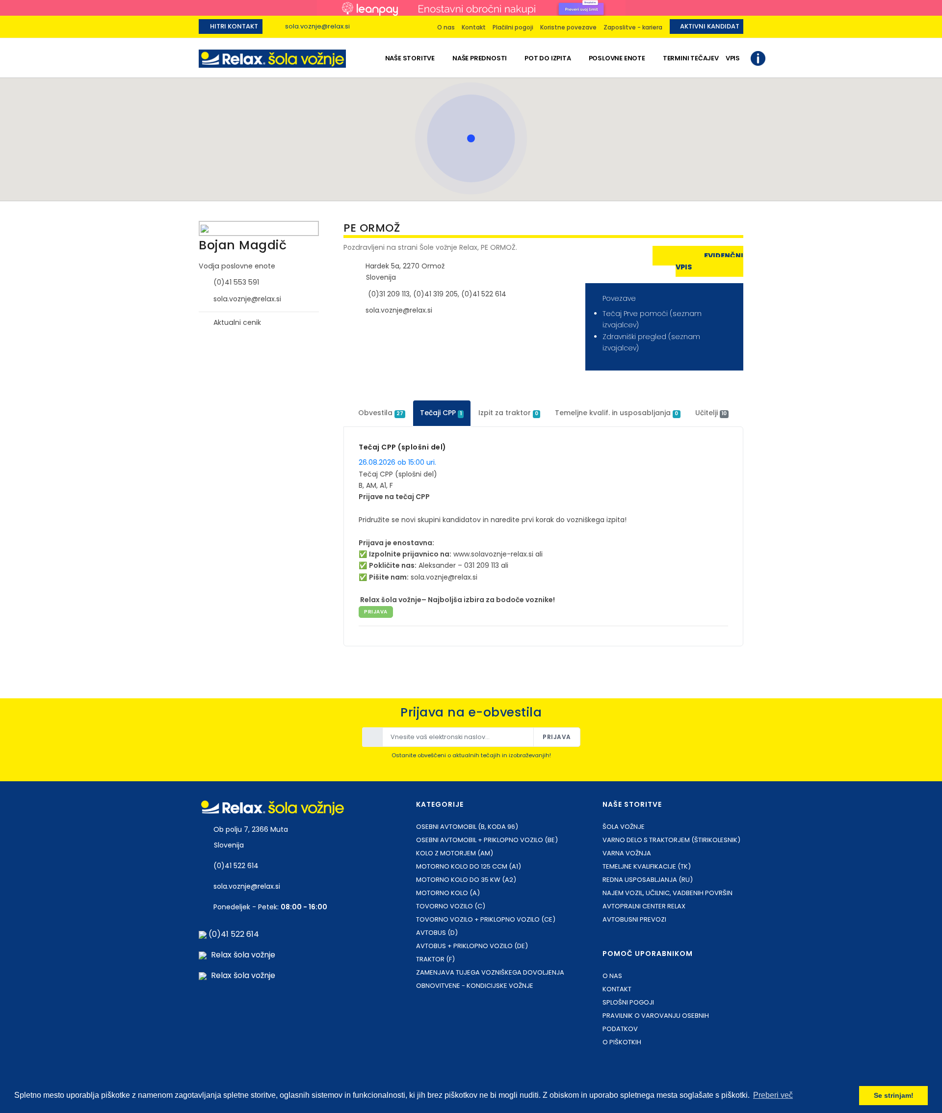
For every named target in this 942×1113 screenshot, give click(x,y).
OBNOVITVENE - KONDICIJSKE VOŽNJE (474, 985)
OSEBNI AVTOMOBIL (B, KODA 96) (467, 826)
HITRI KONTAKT (233, 26)
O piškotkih (621, 1042)
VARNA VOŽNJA (626, 853)
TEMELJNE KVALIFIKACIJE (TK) (646, 866)
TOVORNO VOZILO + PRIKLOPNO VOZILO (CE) (485, 919)
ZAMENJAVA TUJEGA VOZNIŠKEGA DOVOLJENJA (490, 972)
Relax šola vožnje (243, 954)
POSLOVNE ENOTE (617, 58)
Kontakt (474, 27)
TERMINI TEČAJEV (691, 58)
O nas (446, 27)
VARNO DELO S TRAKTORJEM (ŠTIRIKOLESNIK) (671, 840)
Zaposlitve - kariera (632, 27)
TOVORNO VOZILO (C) (450, 906)
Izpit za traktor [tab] (508, 413)
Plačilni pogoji (513, 27)
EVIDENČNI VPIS (709, 261)
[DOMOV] (373, 58)
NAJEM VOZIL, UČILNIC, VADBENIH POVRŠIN (667, 893)
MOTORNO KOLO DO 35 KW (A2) (466, 879)
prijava (376, 611)
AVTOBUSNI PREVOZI (634, 919)
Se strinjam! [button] (894, 1095)
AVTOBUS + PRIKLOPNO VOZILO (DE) (472, 946)
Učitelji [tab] (711, 413)
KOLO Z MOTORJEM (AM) (454, 853)
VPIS (733, 58)
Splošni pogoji (628, 1002)
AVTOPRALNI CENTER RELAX (643, 906)
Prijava (557, 737)
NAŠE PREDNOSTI (479, 58)
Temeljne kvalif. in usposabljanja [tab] (616, 413)
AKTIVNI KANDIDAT (709, 26)
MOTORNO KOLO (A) (448, 893)
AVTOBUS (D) (437, 932)
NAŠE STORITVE (410, 58)
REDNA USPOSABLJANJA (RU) (647, 879)
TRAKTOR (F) (435, 959)
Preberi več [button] (773, 1095)
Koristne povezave (568, 27)
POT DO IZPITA (547, 58)
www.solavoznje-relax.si (493, 554)
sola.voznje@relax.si (317, 26)
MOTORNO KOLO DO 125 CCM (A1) (468, 866)
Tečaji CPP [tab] (440, 413)
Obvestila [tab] (380, 413)
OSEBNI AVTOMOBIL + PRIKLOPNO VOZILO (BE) (487, 840)
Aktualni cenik (237, 322)
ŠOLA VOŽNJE (623, 826)
